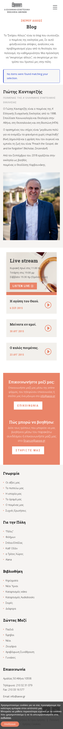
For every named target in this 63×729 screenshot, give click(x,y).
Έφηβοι (10, 635)
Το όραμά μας (14, 499)
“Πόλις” (9, 531)
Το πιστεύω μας (15, 488)
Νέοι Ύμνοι (12, 586)
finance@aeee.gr (34, 441)
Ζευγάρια (11, 646)
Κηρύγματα (12, 580)
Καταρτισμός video (16, 591)
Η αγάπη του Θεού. (24, 301)
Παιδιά (9, 629)
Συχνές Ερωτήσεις (16, 510)
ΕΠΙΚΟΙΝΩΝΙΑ (28, 405)
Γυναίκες (11, 657)
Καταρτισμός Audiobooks (20, 597)
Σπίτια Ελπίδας (14, 542)
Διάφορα (11, 608)
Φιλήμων (10, 537)
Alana (9, 559)
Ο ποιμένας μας (15, 504)
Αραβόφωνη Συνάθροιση (20, 652)
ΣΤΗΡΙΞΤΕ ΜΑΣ (28, 450)
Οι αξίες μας (13, 482)
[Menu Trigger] (55, 7)
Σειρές (9, 602)
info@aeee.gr (47, 396)
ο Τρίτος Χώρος (14, 554)
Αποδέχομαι (10, 724)
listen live (21, 286)
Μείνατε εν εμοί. (23, 324)
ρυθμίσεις (6, 717)
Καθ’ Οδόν (12, 548)
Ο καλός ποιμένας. (24, 348)
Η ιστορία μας (14, 493)
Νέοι (8, 640)
